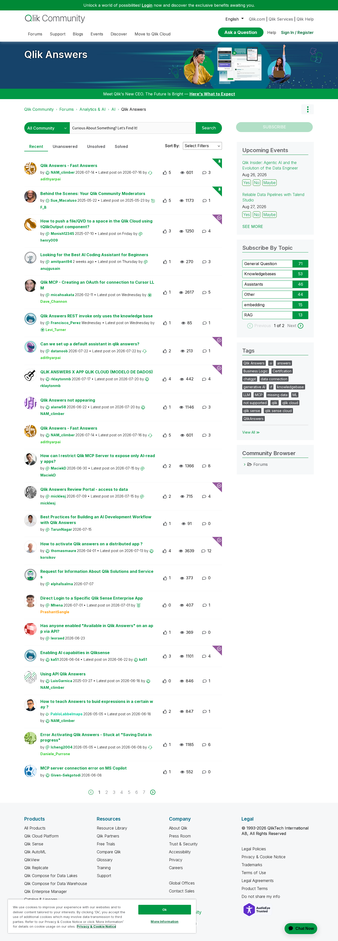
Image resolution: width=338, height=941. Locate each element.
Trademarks (251, 864)
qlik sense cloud (278, 411)
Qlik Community (39, 109)
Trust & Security (183, 843)
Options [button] (307, 109)
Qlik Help (305, 19)
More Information (164, 921)
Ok (164, 910)
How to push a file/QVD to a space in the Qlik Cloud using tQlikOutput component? (96, 224)
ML (294, 395)
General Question (260, 263)
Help (271, 32)
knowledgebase (290, 387)
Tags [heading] (248, 350)
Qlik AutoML (35, 851)
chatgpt (249, 379)
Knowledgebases (260, 273)
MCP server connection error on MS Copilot (83, 768)
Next (291, 325)
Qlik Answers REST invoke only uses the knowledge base (96, 315)
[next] (152, 792)
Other (249, 294)
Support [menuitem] (57, 33)
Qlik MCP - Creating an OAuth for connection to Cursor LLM (97, 285)
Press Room (180, 835)
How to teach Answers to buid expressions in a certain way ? (96, 704)
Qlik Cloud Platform (41, 835)
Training (104, 867)
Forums (66, 109)
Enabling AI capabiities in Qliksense (75, 652)
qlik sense (251, 411)
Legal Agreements (257, 880)
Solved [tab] (121, 146)
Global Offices (182, 883)
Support (104, 875)
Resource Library (112, 828)
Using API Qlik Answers (63, 673)
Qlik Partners (108, 835)
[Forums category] (244, 464)
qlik (274, 403)
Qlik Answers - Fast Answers (68, 165)
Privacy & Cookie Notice (263, 856)
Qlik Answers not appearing (67, 400)
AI (113, 109)
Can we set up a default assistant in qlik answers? (89, 343)
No (256, 182)
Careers (176, 867)
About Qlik (178, 828)
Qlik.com (257, 19)
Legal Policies (253, 848)
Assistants (253, 284)
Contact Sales (181, 890)
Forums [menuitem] (35, 33)
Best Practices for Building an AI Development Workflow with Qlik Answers (95, 519)
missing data (277, 395)
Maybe (269, 182)
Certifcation (282, 371)
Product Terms (254, 888)
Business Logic (255, 371)
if (271, 387)
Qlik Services (281, 19)
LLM (246, 395)
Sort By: (172, 145)
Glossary (105, 859)
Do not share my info (261, 896)
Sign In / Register (297, 32)
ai (270, 363)
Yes (246, 182)
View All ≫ (251, 432)
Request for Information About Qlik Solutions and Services (96, 574)
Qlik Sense (33, 843)
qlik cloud (290, 403)
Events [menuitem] (97, 33)
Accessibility (180, 851)
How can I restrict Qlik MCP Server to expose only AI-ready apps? (97, 458)
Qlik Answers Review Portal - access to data (84, 489)
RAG (248, 314)
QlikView (32, 859)
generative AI (254, 387)
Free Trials (106, 843)
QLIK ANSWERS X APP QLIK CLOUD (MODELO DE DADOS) (96, 371)
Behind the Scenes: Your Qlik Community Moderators (92, 193)
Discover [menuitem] (119, 33)
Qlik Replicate (36, 867)
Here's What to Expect (212, 93)
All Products (35, 828)
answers (284, 363)
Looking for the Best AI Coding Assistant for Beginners (94, 254)
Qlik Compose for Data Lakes (50, 875)
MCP (259, 395)
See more (252, 226)
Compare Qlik (109, 851)
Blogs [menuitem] (78, 33)
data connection (274, 379)
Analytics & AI (92, 109)
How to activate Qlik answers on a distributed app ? (91, 543)
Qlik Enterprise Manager (45, 891)
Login (147, 5)
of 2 (281, 325)
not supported (255, 403)
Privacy (175, 859)
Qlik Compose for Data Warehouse (55, 883)
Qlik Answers (56, 54)
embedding (254, 304)
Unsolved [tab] (96, 146)
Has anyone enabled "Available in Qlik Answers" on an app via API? (96, 628)
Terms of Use (253, 872)
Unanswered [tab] (65, 146)
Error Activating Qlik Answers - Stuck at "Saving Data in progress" (96, 737)
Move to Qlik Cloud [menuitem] (152, 33)
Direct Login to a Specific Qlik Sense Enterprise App (91, 598)
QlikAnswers (253, 418)
